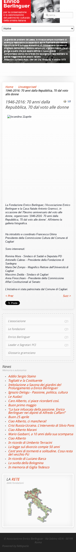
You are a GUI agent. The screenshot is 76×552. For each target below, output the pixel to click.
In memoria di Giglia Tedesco (28, 467)
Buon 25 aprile (18, 417)
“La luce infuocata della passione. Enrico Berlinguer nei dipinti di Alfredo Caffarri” (36, 411)
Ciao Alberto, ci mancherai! (27, 421)
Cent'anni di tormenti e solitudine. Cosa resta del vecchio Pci (40, 452)
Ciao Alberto (17, 438)
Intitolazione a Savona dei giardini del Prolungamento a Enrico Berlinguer (34, 386)
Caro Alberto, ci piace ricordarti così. (33, 401)
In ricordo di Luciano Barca (27, 459)
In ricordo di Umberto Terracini (30, 443)
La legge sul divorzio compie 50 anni (34, 447)
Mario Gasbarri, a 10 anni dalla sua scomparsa (40, 434)
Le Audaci (15, 397)
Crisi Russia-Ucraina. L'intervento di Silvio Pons (41, 425)
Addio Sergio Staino (22, 376)
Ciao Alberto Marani (22, 430)
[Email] (69, 102)
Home (9, 87)
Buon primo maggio (22, 405)
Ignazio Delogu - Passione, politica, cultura (37, 392)
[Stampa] (64, 102)
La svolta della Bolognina (25, 463)
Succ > (67, 296)
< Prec (9, 296)
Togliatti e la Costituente (25, 381)
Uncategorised (27, 87)
